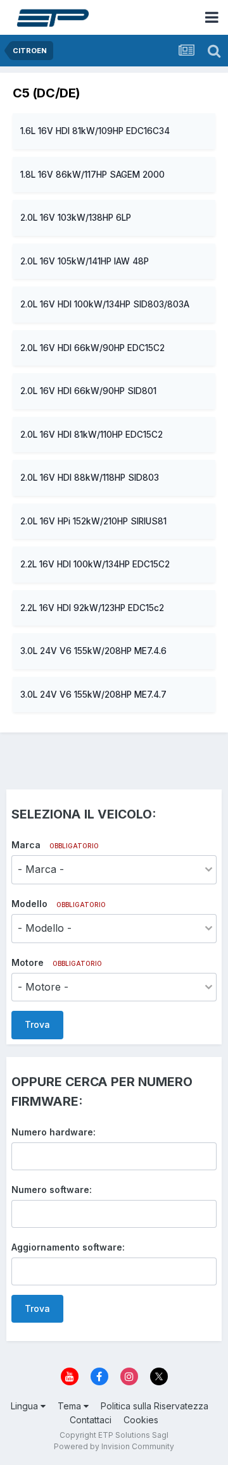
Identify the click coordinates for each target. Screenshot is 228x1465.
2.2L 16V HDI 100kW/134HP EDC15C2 (95, 564)
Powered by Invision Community (114, 1446)
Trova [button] (37, 1024)
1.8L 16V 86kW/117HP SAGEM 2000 (92, 175)
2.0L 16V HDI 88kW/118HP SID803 (89, 478)
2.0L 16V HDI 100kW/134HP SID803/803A (104, 304)
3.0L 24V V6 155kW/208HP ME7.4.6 (93, 651)
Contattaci (90, 1419)
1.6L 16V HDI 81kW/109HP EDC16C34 (95, 131)
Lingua (26, 1405)
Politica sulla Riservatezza (154, 1405)
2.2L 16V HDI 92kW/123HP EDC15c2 (92, 608)
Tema (71, 1405)
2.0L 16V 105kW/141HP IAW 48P (84, 261)
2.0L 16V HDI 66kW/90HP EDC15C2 (92, 348)
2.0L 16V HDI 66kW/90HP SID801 (88, 391)
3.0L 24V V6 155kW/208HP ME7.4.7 (93, 694)
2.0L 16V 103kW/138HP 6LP (75, 218)
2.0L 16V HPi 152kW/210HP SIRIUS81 (93, 521)
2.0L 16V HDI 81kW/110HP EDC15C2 (91, 435)
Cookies (141, 1419)
